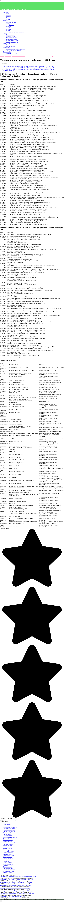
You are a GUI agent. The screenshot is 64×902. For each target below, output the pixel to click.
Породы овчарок (7, 859)
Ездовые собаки (7, 835)
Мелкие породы (7, 848)
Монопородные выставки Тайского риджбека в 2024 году (15, 885)
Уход (7, 13)
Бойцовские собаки (11, 39)
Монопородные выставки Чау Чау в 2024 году (12, 896)
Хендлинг (9, 29)
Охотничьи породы (8, 852)
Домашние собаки (8, 833)
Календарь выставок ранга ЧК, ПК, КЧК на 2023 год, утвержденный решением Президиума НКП (29, 69)
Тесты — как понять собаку (13, 50)
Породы (5, 33)
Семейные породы (8, 864)
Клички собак (7, 43)
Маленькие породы (11, 37)
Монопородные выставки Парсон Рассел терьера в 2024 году (16, 879)
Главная (2, 56)
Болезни (8, 16)
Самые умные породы (12, 42)
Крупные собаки (7, 845)
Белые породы (7, 824)
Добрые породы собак (9, 831)
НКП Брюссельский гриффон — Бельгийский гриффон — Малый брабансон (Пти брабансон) (28, 66)
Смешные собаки (7, 867)
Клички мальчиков (11, 44)
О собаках (6, 12)
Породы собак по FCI (12, 40)
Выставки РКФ (7, 52)
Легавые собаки (7, 847)
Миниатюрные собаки (9, 850)
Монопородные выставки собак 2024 (15, 56)
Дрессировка (6, 47)
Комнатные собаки (8, 841)
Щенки (8, 30)
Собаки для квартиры (9, 869)
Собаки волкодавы (8, 868)
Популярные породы (8, 855)
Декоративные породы (9, 830)
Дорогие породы (7, 834)
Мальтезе (5, 20)
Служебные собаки (8, 865)
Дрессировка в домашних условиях (15, 49)
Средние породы (10, 36)
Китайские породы (8, 840)
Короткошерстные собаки (10, 842)
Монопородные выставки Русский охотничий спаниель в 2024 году (18, 876)
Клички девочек (10, 46)
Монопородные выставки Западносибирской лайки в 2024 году (17, 893)
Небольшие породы (8, 851)
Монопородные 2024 (11, 53)
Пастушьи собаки (7, 854)
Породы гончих (7, 857)
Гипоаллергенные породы (10, 827)
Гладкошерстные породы (9, 828)
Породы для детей (8, 858)
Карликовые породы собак (10, 837)
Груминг (8, 26)
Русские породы (7, 862)
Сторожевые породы (8, 871)
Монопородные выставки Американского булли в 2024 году (16, 891)
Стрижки (11, 27)
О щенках (8, 19)
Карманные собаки (8, 838)
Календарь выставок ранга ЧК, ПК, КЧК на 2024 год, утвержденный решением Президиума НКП (29, 67)
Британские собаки (8, 825)
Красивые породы (8, 844)
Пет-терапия (9, 18)
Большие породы (10, 35)
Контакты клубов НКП (9, 70)
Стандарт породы (11, 22)
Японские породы (8, 872)
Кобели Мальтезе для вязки (16, 32)
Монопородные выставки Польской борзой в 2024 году (15, 888)
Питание (8, 15)
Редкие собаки (7, 861)
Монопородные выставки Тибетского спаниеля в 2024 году (16, 882)
